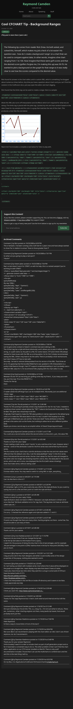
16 (12, 528)
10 (12, 469)
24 (12, 629)
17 (12, 536)
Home (21, 12)
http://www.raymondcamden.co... (31, 591)
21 (12, 596)
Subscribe (63, 228)
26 (12, 659)
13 (12, 495)
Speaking (41, 12)
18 (12, 553)
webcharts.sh (53, 662)
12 (12, 485)
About (31, 12)
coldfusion (5, 32)
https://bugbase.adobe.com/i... (15, 578)
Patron (59, 218)
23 (12, 619)
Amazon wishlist (10, 220)
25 (12, 639)
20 (12, 588)
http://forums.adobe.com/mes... (15, 576)
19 (12, 564)
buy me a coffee (24, 220)
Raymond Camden (36, 4)
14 (12, 510)
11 (12, 477)
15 (12, 518)
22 (12, 606)
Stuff (52, 12)
